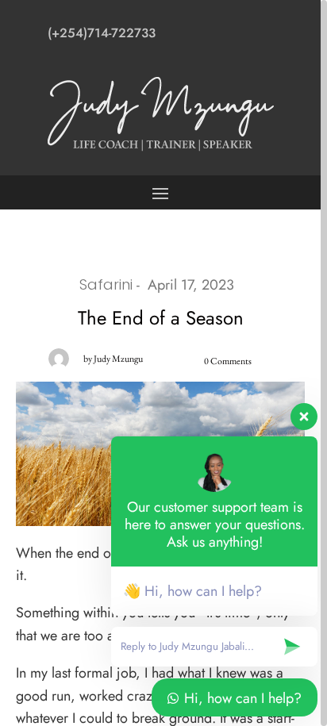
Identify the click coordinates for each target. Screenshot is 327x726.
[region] (163, 363)
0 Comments (228, 361)
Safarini (106, 284)
